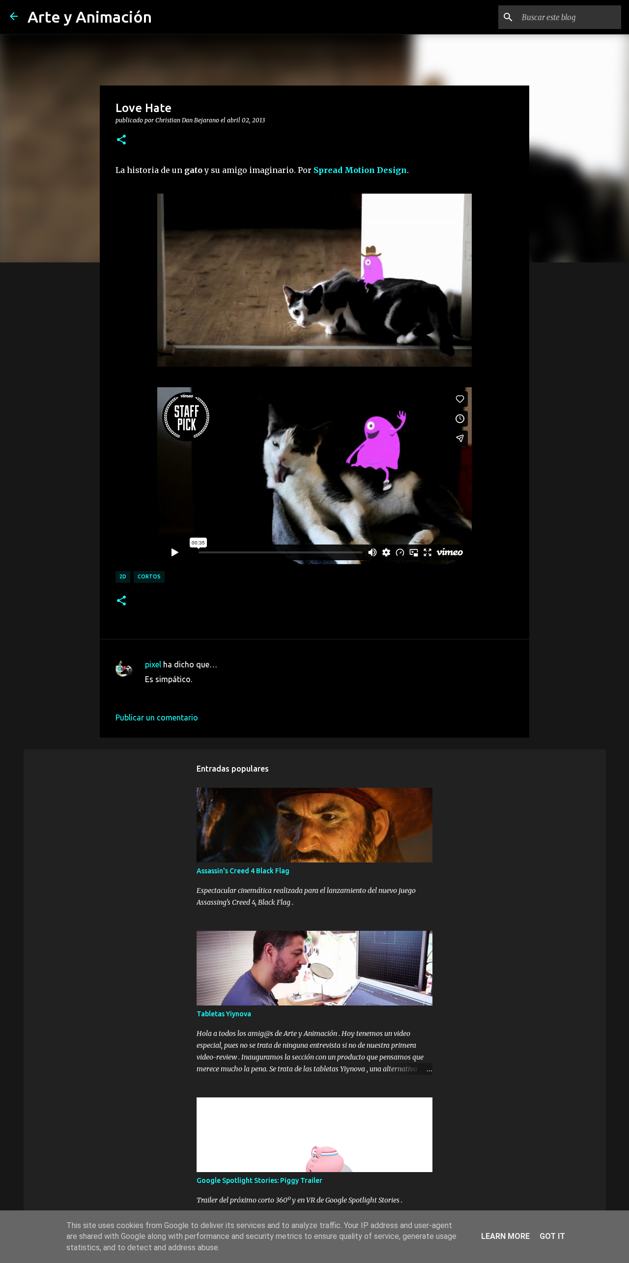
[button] (121, 140)
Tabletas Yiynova (224, 1014)
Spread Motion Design (360, 170)
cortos (149, 576)
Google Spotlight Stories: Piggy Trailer (259, 1180)
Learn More (505, 1236)
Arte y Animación (90, 17)
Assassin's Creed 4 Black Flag (243, 871)
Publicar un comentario (156, 717)
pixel (153, 664)
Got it (552, 1236)
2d (122, 576)
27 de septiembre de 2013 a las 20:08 (210, 693)
